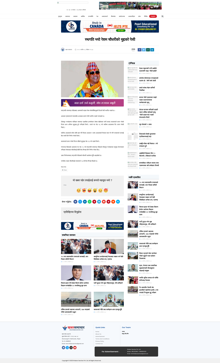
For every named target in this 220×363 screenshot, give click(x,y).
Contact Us (99, 344)
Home (97, 331)
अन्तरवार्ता (105, 16)
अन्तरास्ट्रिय (131, 16)
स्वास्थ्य (75, 16)
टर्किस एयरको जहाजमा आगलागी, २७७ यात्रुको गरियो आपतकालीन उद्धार (148, 233)
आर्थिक (83, 16)
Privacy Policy (99, 341)
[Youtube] (74, 347)
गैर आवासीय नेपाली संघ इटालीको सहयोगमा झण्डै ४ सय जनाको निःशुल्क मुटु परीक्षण (148, 289)
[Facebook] (63, 347)
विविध (145, 16)
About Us (98, 334)
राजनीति (90, 16)
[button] (162, 16)
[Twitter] (67, 347)
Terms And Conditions (102, 339)
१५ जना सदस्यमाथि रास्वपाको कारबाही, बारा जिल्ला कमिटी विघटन (148, 184)
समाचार (67, 16)
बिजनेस (113, 16)
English (153, 16)
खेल (139, 16)
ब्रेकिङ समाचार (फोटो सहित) (67, 305)
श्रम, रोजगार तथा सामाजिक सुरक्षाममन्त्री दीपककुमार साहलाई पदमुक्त (148, 268)
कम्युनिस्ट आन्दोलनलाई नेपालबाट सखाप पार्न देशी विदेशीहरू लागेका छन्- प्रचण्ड (148, 197)
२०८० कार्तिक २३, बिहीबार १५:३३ (67, 262)
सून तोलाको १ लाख (145, 124)
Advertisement (100, 336)
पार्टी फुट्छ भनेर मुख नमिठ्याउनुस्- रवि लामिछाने (108, 283)
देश (97, 16)
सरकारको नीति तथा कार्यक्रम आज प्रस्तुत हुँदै (108, 309)
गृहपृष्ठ (60, 16)
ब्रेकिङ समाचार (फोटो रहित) (100, 252)
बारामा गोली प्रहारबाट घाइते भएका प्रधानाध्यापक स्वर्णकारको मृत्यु (148, 99)
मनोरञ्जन (122, 16)
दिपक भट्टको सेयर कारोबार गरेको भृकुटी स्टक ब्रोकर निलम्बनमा (148, 255)
